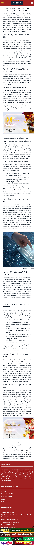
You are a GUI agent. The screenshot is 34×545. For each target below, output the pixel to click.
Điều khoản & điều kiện (7, 494)
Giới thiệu (3, 491)
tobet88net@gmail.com (11, 519)
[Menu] (32, 3)
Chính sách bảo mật (6, 496)
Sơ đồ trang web (5, 502)
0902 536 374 (10, 524)
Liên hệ (3, 499)
